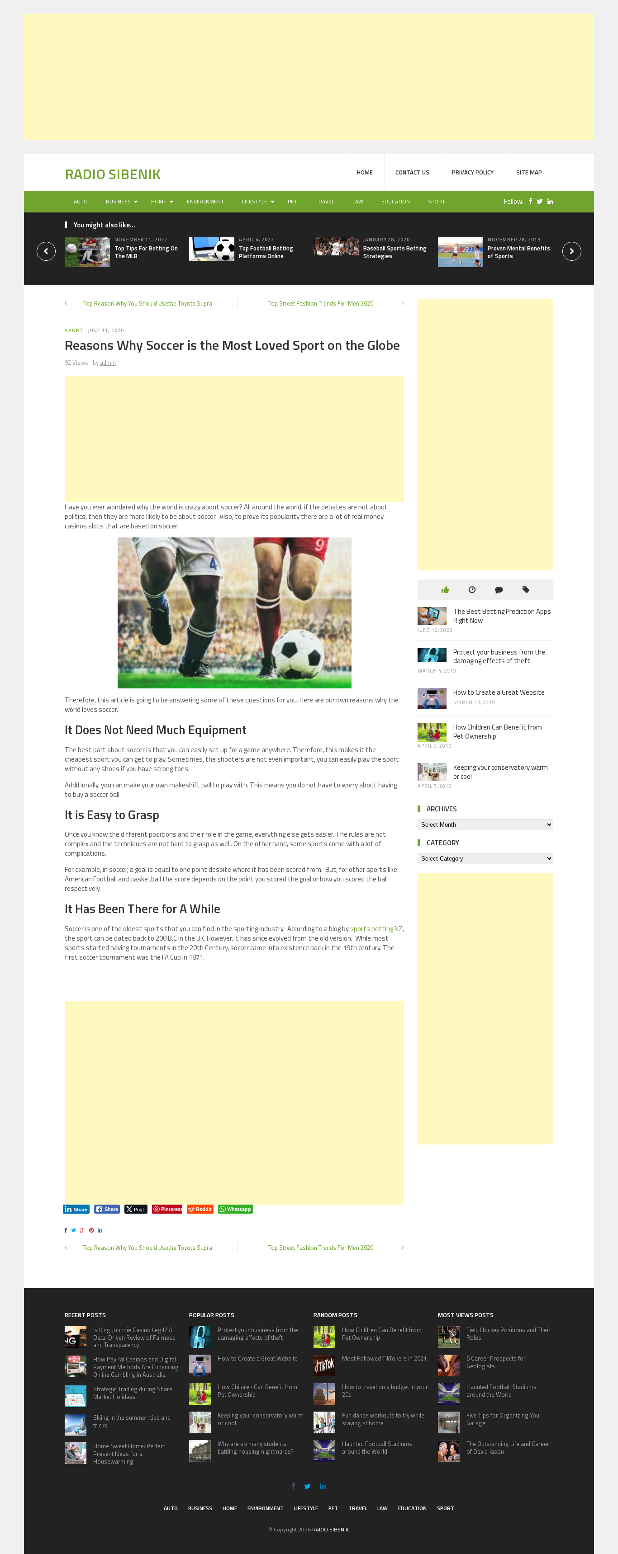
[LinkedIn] (548, 201)
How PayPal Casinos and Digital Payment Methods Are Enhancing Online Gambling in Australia (136, 1367)
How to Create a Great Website (499, 692)
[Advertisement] (309, 77)
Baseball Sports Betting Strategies (395, 252)
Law (357, 201)
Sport (436, 201)
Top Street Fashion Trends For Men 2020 (320, 303)
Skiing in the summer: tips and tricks (132, 1421)
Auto (81, 201)
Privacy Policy (473, 172)
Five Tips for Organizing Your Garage (504, 1419)
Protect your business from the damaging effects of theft (499, 656)
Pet (292, 201)
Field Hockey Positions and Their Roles (508, 1333)
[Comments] (499, 589)
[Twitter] (537, 201)
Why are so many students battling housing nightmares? (256, 1447)
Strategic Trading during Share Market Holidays (132, 1392)
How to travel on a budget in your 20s (385, 1390)
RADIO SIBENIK (113, 173)
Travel (324, 201)
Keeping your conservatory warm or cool (500, 772)
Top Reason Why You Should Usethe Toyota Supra (147, 303)
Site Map (529, 172)
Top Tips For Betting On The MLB (146, 252)
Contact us (412, 172)
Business (118, 201)
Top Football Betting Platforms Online (266, 252)
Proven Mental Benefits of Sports (519, 252)
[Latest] (472, 589)
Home (365, 172)
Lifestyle (254, 201)
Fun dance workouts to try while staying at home (383, 1419)
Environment (205, 201)
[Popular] (445, 589)
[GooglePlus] (84, 1230)
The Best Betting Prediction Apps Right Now (502, 616)
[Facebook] (528, 201)
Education (395, 201)
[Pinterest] (92, 1230)
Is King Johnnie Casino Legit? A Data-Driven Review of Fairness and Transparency (134, 1337)
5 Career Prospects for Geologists (496, 1362)
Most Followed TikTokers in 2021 (384, 1358)
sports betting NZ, (377, 928)
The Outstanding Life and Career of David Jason (507, 1447)
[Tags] (525, 589)
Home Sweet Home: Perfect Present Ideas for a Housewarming (129, 1453)
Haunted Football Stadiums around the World (377, 1447)
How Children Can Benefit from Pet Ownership (497, 731)
